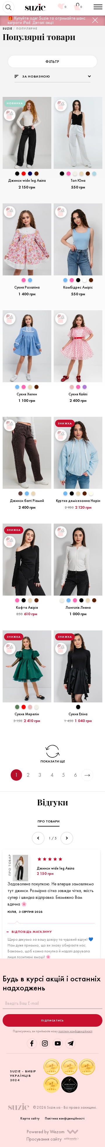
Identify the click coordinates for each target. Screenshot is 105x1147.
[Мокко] (20, 493)
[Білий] (85, 280)
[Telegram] (70, 1043)
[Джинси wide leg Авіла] (20, 868)
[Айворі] (91, 493)
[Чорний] (17, 174)
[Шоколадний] (36, 174)
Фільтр (53, 61)
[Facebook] (32, 1043)
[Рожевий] (68, 174)
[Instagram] (45, 1043)
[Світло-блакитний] (94, 174)
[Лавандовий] (85, 387)
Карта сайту (30, 1118)
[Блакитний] (30, 280)
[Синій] (30, 174)
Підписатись (52, 1020)
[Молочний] (75, 174)
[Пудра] (72, 387)
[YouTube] (57, 1043)
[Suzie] (35, 7)
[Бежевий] (81, 174)
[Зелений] (17, 707)
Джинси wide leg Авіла (55, 868)
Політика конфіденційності (65, 1118)
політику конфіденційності (75, 1031)
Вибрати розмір (27, 196)
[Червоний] (24, 174)
